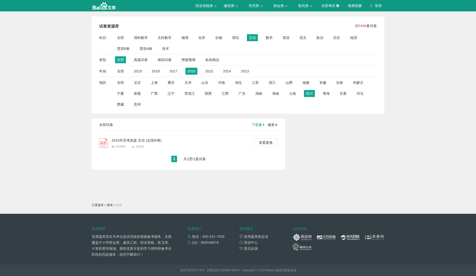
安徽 (322, 83)
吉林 (339, 83)
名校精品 (212, 60)
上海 (154, 83)
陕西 (208, 93)
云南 (292, 93)
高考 (110, 205)
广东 (241, 93)
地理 (353, 38)
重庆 (171, 83)
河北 (360, 93)
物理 (184, 38)
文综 (252, 38)
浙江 (272, 83)
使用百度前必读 (285, 270)
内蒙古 (358, 83)
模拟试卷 (165, 60)
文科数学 (165, 38)
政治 (319, 38)
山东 (204, 83)
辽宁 (171, 93)
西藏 (120, 104)
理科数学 (141, 38)
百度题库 (98, 205)
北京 (137, 83)
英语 (286, 38)
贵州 (137, 104)
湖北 (238, 83)
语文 (302, 38)
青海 (326, 93)
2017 (174, 71)
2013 (245, 71)
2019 (138, 71)
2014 (227, 71)
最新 (271, 125)
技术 (165, 49)
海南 (275, 93)
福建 (305, 83)
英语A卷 (146, 49)
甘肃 (343, 93)
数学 (269, 38)
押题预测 (188, 60)
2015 (209, 71)
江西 (225, 93)
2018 (156, 71)
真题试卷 (141, 60)
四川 (309, 93)
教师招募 (355, 6)
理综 (235, 38)
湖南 (258, 93)
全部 (120, 38)
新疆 (137, 93)
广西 (154, 93)
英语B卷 (123, 49)
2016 (191, 71)
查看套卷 (266, 143)
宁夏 (120, 93)
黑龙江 (189, 93)
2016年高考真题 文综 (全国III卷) (137, 140)
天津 (187, 83)
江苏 (255, 83)
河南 (221, 83)
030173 (196, 270)
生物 (218, 38)
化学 (201, 38)
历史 (336, 38)
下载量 (257, 125)
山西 (289, 83)
